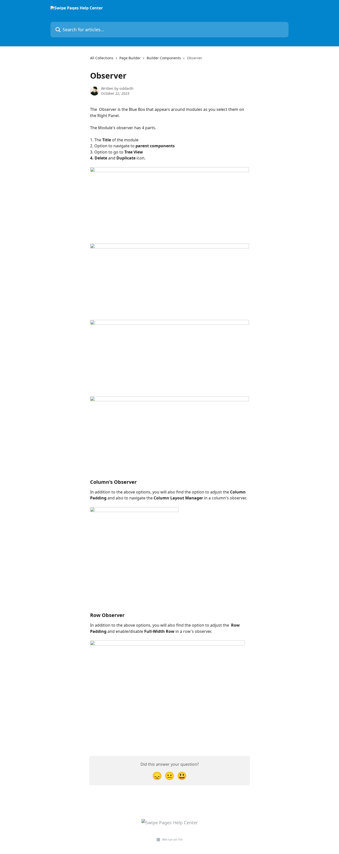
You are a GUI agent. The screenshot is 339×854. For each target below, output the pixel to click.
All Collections (101, 58)
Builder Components (164, 58)
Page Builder (130, 58)
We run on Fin (172, 839)
